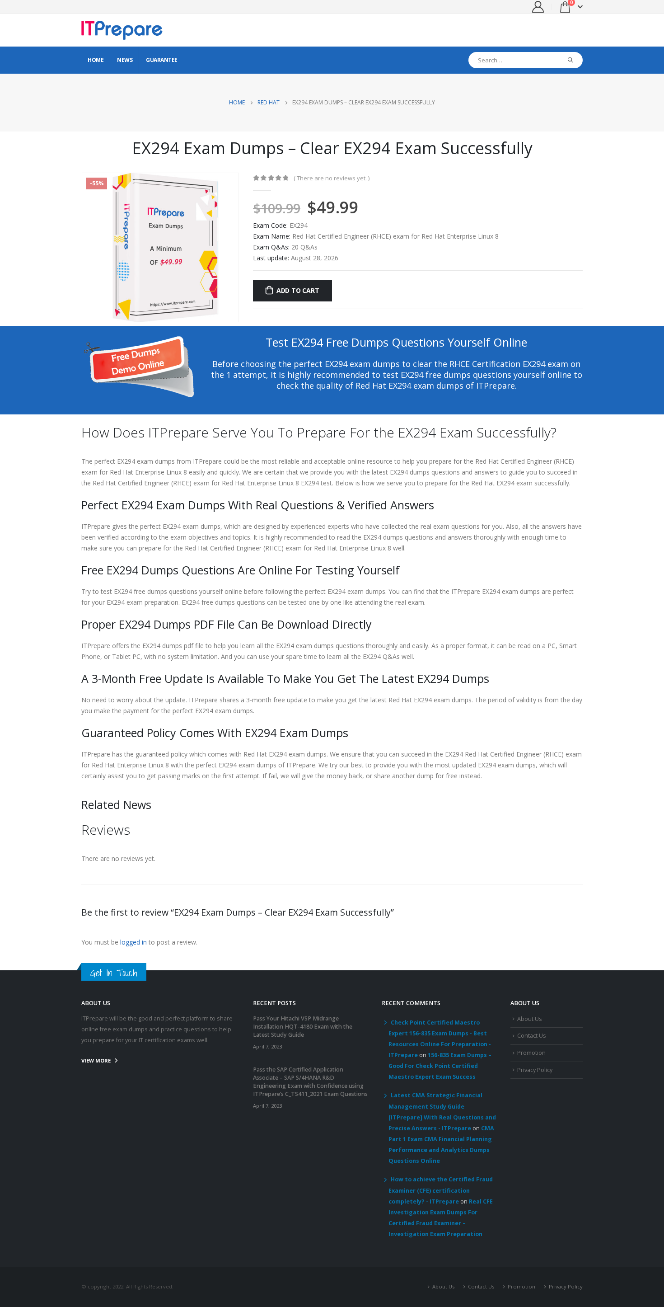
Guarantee (162, 60)
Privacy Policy (534, 1070)
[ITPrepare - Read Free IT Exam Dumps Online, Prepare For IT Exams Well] (122, 30)
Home (95, 60)
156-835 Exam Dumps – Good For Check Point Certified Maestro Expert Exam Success (439, 1066)
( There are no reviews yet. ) (331, 178)
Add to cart (297, 290)
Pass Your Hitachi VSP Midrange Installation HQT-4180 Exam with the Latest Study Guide (302, 1027)
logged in (133, 942)
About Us (529, 1019)
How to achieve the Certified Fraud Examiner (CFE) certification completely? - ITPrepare (440, 1190)
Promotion (531, 1053)
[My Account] (538, 7)
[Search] (570, 60)
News (124, 60)
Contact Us (531, 1035)
